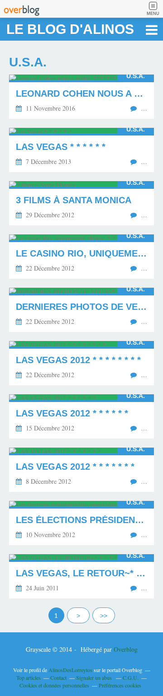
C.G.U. (131, 677)
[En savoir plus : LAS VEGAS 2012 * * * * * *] (81, 416)
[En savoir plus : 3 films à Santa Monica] (81, 203)
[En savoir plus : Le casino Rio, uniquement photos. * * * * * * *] (81, 256)
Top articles (28, 677)
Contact (58, 677)
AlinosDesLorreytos (70, 669)
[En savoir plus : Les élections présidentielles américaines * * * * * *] (81, 523)
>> (103, 615)
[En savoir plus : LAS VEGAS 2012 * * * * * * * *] (81, 363)
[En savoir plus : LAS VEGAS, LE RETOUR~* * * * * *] (81, 576)
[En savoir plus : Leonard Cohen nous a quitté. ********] (81, 97)
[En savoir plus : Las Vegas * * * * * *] (81, 150)
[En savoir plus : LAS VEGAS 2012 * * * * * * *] (81, 470)
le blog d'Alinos (70, 29)
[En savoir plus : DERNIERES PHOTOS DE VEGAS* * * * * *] (81, 310)
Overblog (126, 649)
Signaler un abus (94, 677)
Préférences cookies (120, 685)
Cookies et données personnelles (54, 685)
